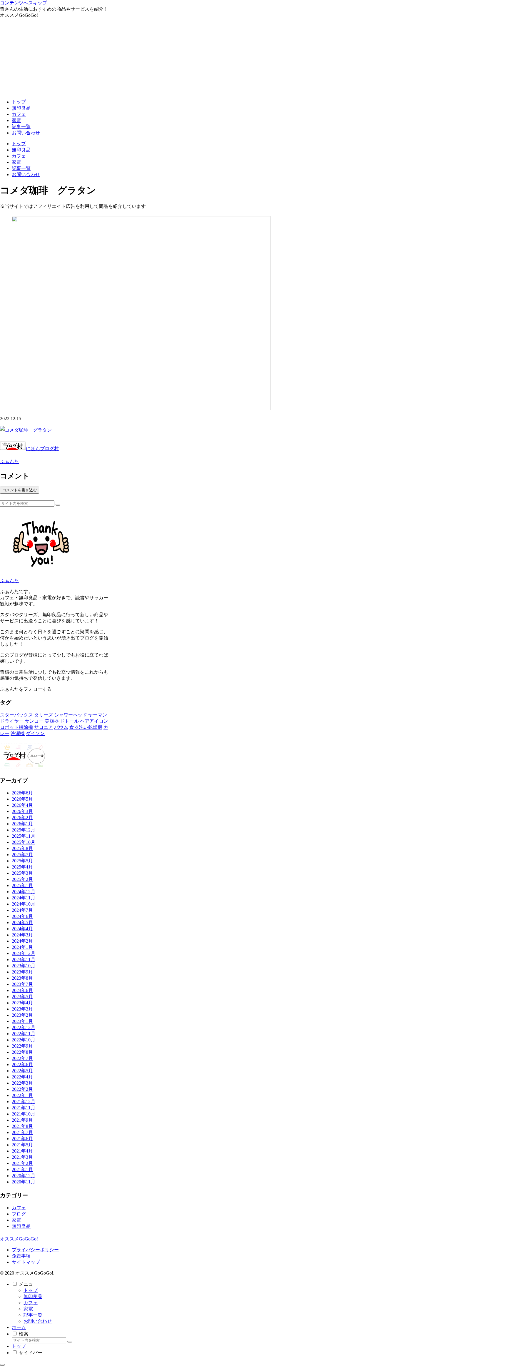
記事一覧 (33, 1314)
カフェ (31, 1302)
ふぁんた (9, 580)
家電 (28, 1308)
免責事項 (21, 1255)
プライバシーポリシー (35, 1249)
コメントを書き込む (19, 490)
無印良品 (33, 1296)
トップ (31, 1290)
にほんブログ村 (42, 448)
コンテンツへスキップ (23, 2)
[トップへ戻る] (2, 1365)
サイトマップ (26, 1262)
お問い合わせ (38, 1321)
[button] (58, 505)
